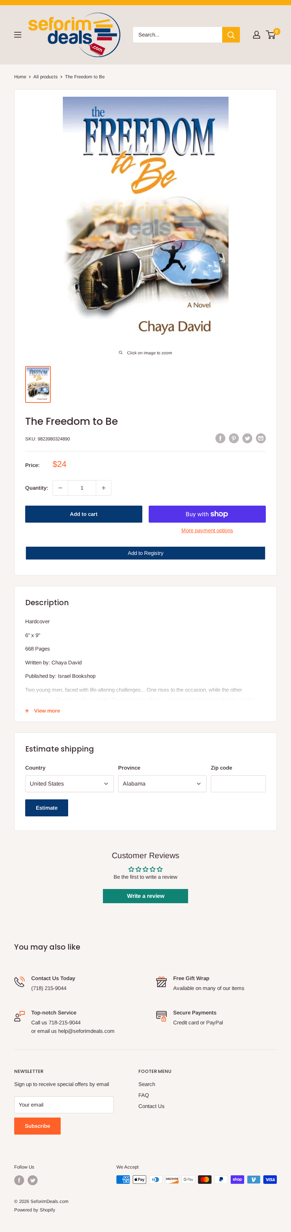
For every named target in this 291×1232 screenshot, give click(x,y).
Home (20, 76)
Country (35, 768)
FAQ (143, 1095)
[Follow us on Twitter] (33, 1180)
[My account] (256, 35)
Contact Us (151, 1106)
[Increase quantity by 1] (103, 487)
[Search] (231, 35)
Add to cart (84, 514)
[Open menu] (17, 35)
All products (45, 76)
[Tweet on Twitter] (247, 438)
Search (146, 1084)
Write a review (145, 896)
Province (129, 768)
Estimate (46, 808)
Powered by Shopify (34, 1210)
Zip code (221, 768)
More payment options (207, 530)
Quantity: (36, 488)
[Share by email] (261, 438)
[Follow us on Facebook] (19, 1180)
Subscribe (37, 1126)
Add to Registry (146, 553)
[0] (271, 34)
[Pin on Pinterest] (234, 438)
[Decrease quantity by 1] (60, 487)
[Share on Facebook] (220, 438)
